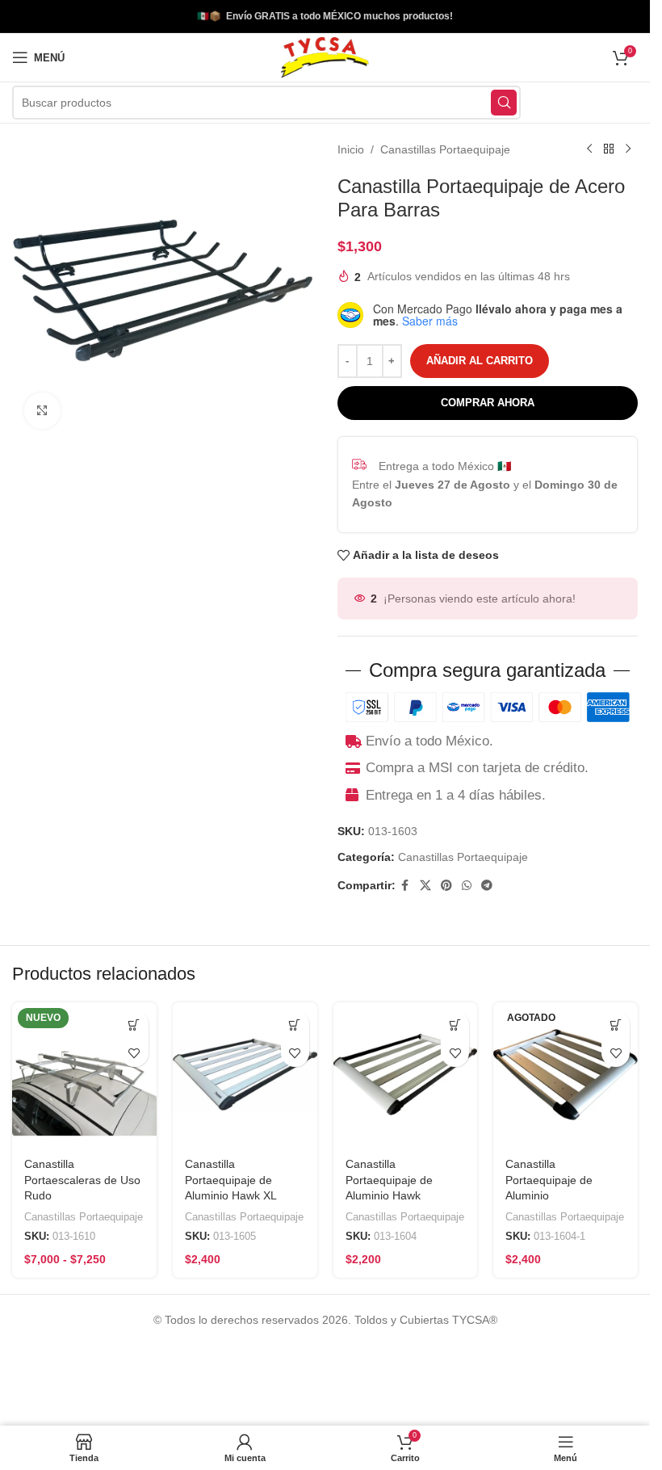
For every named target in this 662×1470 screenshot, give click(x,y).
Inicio (350, 149)
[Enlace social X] (425, 886)
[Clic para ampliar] (42, 411)
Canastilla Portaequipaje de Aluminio (549, 1179)
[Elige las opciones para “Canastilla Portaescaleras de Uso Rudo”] (134, 1024)
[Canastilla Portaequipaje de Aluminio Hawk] (405, 1074)
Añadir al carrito (479, 361)
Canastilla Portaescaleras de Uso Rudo (82, 1179)
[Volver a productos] (608, 149)
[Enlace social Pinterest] (446, 886)
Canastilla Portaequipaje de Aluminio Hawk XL (231, 1179)
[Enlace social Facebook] (405, 886)
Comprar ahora (487, 403)
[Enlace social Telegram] (486, 886)
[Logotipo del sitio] (324, 56)
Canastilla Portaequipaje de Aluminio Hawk (389, 1179)
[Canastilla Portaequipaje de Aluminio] (565, 1074)
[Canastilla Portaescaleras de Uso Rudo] (84, 1074)
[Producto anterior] (589, 149)
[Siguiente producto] (628, 149)
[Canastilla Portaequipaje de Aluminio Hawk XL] (245, 1074)
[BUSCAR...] (504, 103)
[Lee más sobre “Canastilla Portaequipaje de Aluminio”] (615, 1024)
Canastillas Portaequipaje (445, 149)
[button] (295, 1024)
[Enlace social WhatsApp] (466, 886)
